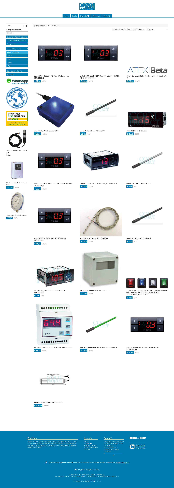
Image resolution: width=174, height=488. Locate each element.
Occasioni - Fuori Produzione (17, 37)
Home (66, 16)
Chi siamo (96, 16)
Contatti (107, 16)
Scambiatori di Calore (14, 71)
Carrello (83, 16)
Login (74, 16)
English (81, 469)
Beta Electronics (53, 25)
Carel (10, 56)
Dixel (9, 59)
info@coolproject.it (112, 476)
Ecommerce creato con (87, 481)
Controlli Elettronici (40, 25)
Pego (9, 66)
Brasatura (10, 74)
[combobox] (157, 29)
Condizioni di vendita (91, 447)
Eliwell (10, 62)
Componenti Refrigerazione (16, 40)
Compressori (11, 44)
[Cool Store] (87, 6)
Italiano (96, 469)
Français (88, 469)
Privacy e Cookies (90, 445)
